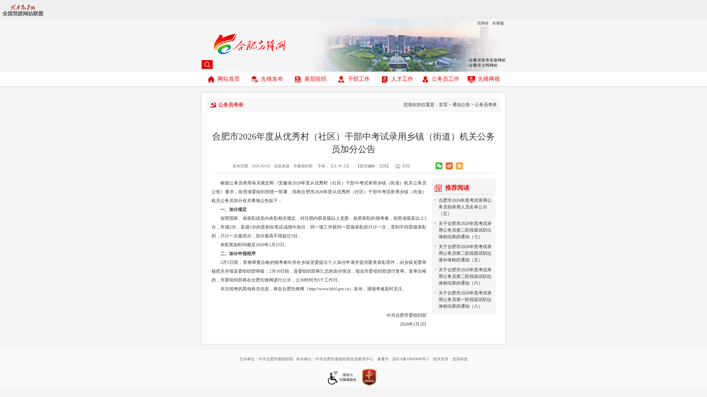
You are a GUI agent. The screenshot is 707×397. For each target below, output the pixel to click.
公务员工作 (445, 79)
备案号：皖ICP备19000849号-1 (403, 359)
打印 (406, 166)
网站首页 (229, 79)
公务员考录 (486, 104)
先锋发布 (272, 79)
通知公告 (461, 104)
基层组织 (315, 79)
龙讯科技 (460, 359)
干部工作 (359, 79)
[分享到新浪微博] (449, 165)
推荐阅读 (457, 187)
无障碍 (483, 23)
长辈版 (498, 23)
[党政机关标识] (369, 377)
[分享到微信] (439, 165)
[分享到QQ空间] (459, 165)
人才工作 (402, 79)
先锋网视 (489, 79)
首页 (443, 104)
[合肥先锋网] (353, 45)
